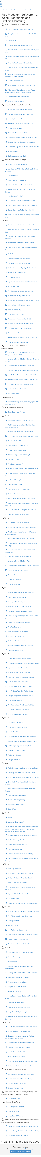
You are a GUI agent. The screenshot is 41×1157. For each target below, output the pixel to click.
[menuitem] (1, 4)
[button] (1, 2)
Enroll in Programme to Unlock (20, 1151)
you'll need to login (28, 1149)
